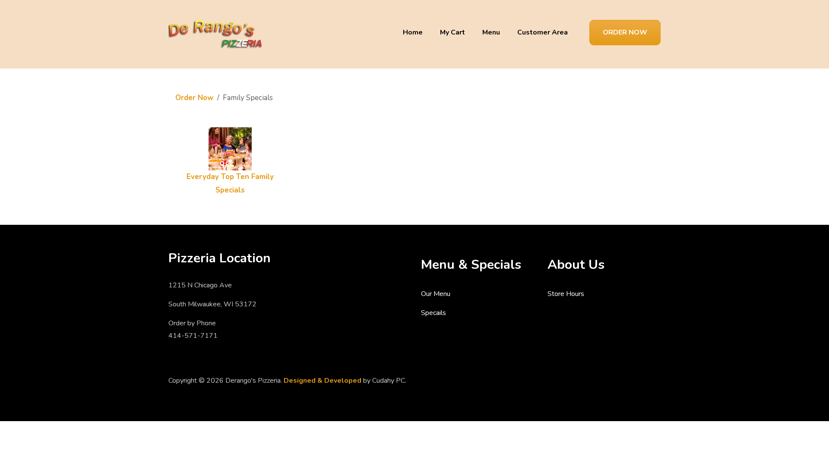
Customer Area (542, 32)
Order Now (625, 32)
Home (413, 32)
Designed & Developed (322, 380)
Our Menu (435, 294)
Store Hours (565, 294)
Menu (491, 32)
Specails (433, 313)
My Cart (452, 32)
